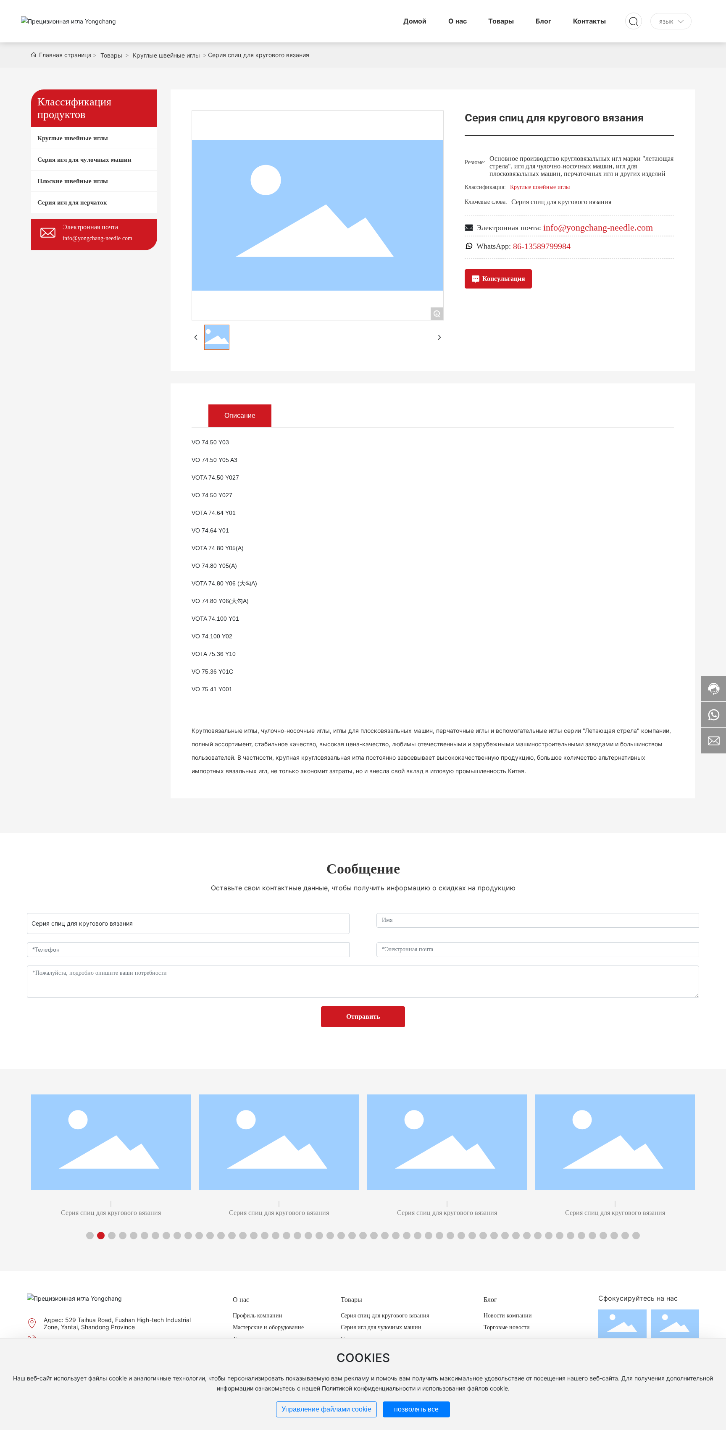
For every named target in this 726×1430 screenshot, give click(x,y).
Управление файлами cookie (326, 1409)
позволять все (416, 1409)
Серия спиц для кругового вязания (111, 1212)
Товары (111, 55)
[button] (90, 1235)
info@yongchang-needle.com (97, 238)
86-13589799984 (542, 246)
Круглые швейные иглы (166, 55)
